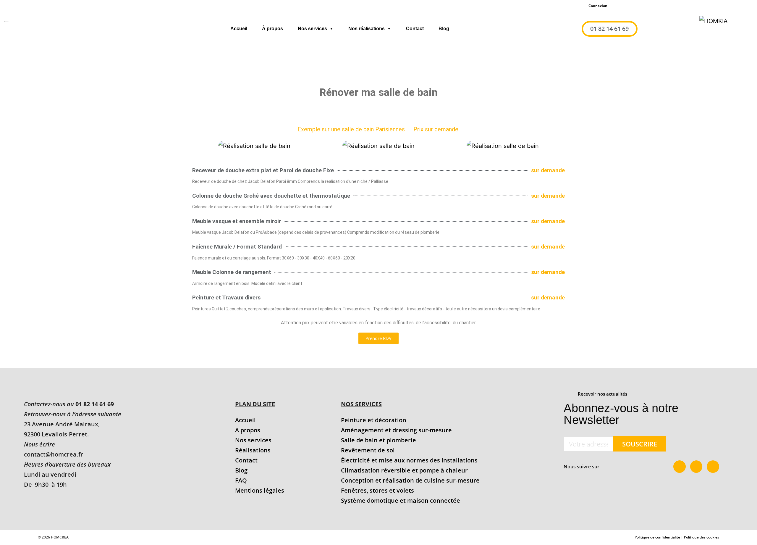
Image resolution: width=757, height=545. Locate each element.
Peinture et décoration (373, 420)
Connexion (597, 5)
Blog (444, 28)
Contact (415, 28)
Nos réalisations (366, 28)
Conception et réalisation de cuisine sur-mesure (410, 480)
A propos (247, 430)
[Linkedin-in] (696, 466)
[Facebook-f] (679, 466)
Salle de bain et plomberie (378, 440)
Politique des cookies (701, 537)
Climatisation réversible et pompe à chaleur (404, 470)
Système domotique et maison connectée (400, 500)
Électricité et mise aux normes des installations (409, 460)
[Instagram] (713, 466)
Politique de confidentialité (657, 537)
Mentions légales (259, 490)
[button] (197, 146)
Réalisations (253, 450)
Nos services (312, 28)
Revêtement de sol (368, 450)
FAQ (241, 480)
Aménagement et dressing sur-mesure (396, 430)
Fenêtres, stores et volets (377, 490)
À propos (272, 28)
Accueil (238, 28)
